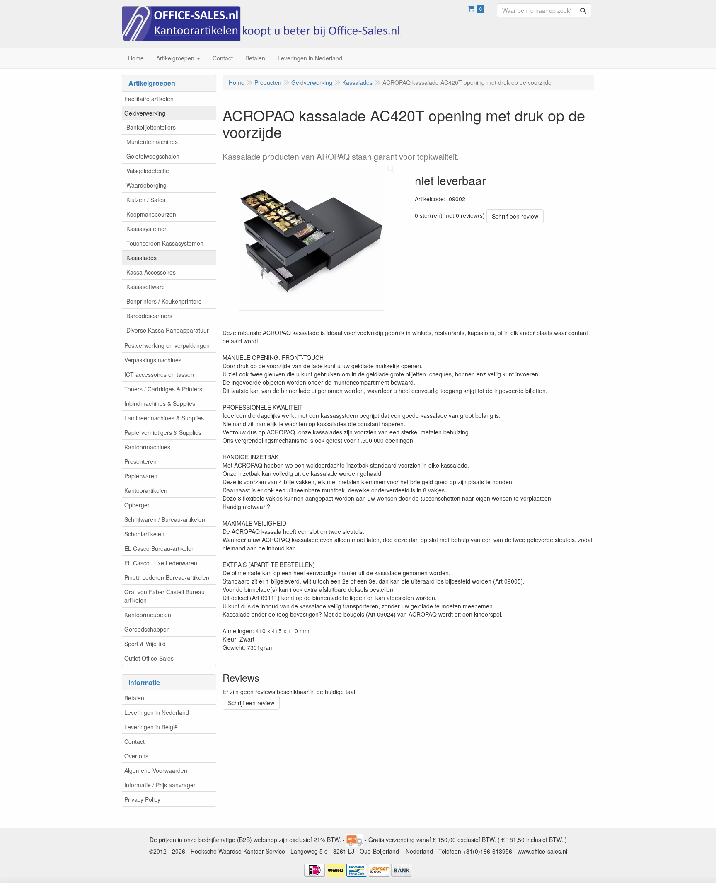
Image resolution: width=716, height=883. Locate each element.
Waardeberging (146, 185)
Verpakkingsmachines (152, 360)
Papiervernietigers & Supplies (162, 432)
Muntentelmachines (152, 142)
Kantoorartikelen (145, 490)
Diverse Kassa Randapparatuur (167, 330)
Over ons (136, 756)
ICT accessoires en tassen (159, 374)
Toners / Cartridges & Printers (163, 389)
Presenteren (140, 461)
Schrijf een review (515, 216)
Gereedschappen (147, 629)
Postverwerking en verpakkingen (167, 345)
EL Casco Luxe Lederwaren (160, 563)
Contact (134, 741)
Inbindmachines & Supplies (159, 403)
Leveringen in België (151, 727)
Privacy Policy (142, 799)
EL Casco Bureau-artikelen (159, 548)
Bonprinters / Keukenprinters (163, 301)
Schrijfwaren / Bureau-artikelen (164, 519)
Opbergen (137, 505)
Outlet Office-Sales (149, 658)
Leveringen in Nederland (156, 712)
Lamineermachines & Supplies (164, 418)
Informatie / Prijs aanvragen (160, 785)
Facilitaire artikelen (149, 98)
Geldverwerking (144, 113)
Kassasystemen (147, 228)
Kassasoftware (145, 286)
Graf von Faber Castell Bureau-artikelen (165, 596)
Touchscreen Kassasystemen (164, 243)
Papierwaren (140, 476)
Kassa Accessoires (151, 272)
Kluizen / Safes (145, 199)
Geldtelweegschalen (152, 156)
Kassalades (141, 257)
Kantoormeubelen (147, 614)
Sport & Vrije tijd (145, 643)
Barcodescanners (149, 315)
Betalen (134, 698)
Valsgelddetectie (147, 170)
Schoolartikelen (144, 534)
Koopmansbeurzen (151, 214)
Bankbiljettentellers (151, 127)
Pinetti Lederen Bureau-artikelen (166, 577)
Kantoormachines (147, 447)
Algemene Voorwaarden (155, 770)
